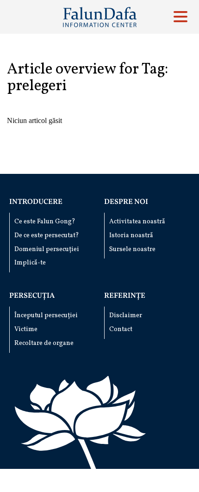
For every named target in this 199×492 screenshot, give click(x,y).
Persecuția (32, 296)
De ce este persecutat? (46, 235)
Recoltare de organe (44, 343)
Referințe (124, 296)
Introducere (35, 202)
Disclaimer (125, 315)
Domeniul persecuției (46, 249)
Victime (25, 329)
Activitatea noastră (137, 221)
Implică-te (30, 262)
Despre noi (126, 202)
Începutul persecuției (46, 315)
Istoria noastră (131, 235)
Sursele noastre (132, 249)
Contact (120, 329)
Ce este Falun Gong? (44, 221)
